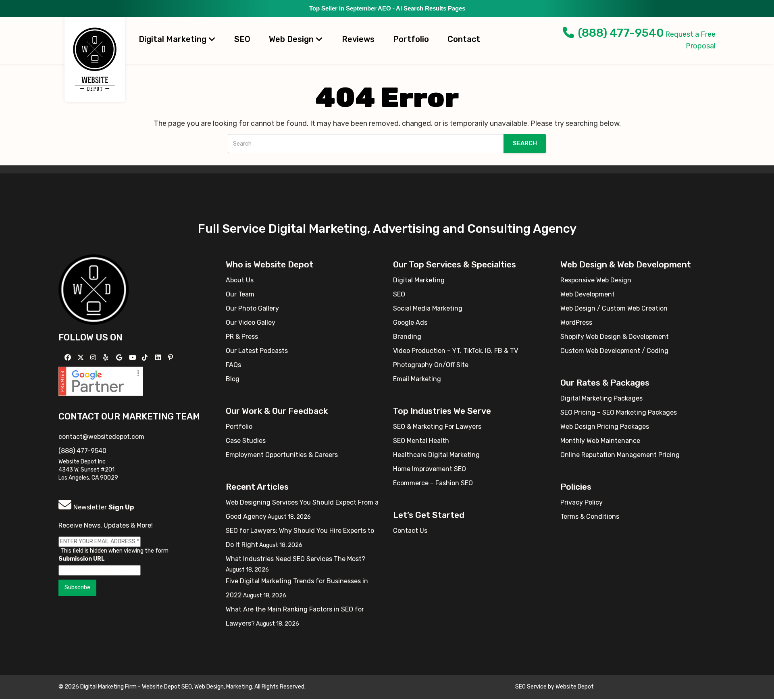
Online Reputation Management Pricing (620, 455)
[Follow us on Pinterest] (171, 357)
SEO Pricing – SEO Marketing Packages (618, 412)
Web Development (587, 294)
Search (525, 143)
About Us (240, 280)
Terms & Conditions (589, 516)
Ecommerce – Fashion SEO (433, 483)
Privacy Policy (581, 502)
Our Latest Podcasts (257, 351)
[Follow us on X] (81, 357)
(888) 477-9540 (621, 33)
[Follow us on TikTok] (146, 357)
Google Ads (410, 322)
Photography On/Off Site (430, 365)
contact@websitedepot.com (101, 436)
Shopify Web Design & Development (614, 336)
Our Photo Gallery (252, 308)
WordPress (576, 322)
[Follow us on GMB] (120, 357)
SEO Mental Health (421, 440)
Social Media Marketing (427, 308)
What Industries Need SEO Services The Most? (295, 559)
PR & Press (242, 336)
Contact (463, 39)
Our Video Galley (250, 322)
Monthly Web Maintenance (600, 440)
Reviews (358, 39)
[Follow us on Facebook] (68, 357)
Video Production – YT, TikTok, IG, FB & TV (455, 351)
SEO (242, 39)
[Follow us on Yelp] (106, 357)
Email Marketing (417, 379)
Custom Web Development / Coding (614, 351)
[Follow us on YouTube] (133, 357)
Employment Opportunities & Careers (282, 455)
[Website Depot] (93, 289)
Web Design (292, 39)
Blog (232, 379)
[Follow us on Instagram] (94, 357)
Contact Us (410, 530)
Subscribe (77, 587)
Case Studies (246, 440)
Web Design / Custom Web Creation (614, 308)
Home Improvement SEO (429, 469)
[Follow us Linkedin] (159, 357)
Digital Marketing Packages (601, 398)
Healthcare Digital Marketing (436, 455)
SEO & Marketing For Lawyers (437, 426)
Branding (407, 336)
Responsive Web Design (595, 280)
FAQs (233, 365)
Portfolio (411, 39)
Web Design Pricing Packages (604, 426)
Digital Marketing (173, 39)
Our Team (240, 294)
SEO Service (531, 686)
